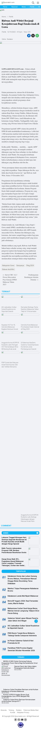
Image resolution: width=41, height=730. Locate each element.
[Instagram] (25, 720)
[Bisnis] (37, 533)
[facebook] (29, 36)
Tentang (11, 710)
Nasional (14, 7)
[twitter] (33, 36)
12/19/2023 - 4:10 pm (14, 32)
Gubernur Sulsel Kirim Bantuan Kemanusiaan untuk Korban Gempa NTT (18, 700)
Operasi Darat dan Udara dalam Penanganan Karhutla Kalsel (25, 667)
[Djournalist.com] (8, 2)
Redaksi (10, 39)
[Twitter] (18, 720)
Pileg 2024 (30, 265)
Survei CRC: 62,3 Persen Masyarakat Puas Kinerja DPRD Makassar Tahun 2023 (10, 280)
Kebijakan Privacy (23, 712)
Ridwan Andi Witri (8, 269)
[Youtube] (22, 720)
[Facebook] (15, 720)
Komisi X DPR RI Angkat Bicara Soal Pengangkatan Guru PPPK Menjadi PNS (16, 695)
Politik (32, 7)
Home (5, 7)
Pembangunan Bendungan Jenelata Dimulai (31, 277)
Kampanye (20, 265)
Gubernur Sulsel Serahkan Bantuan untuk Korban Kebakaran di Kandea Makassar (20, 690)
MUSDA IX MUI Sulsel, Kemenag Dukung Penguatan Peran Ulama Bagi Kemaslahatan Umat (20, 662)
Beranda (4, 710)
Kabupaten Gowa (8, 265)
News (24, 7)
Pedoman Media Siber (31, 710)
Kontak (12, 712)
